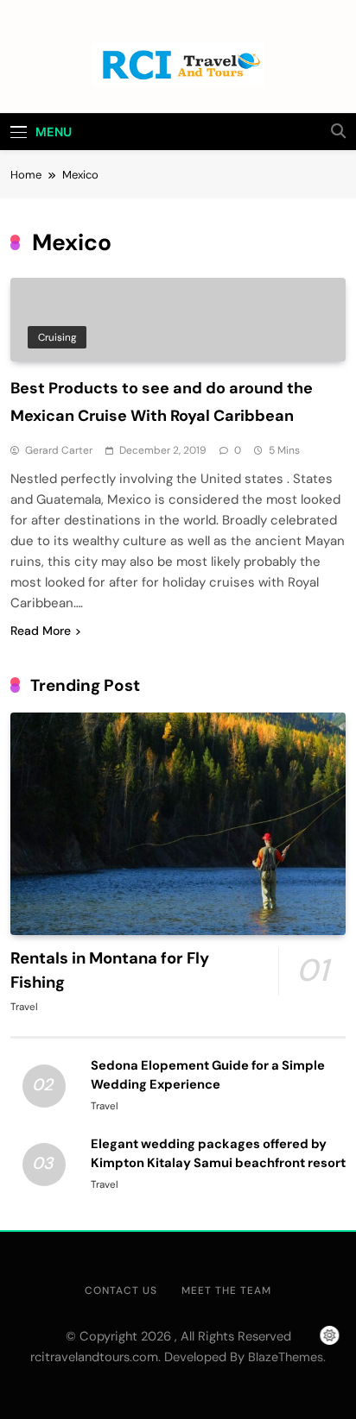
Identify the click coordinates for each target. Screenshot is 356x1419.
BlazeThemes (285, 1357)
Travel (24, 1006)
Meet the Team (226, 1290)
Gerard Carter (58, 450)
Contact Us (121, 1290)
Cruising (57, 337)
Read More (40, 630)
